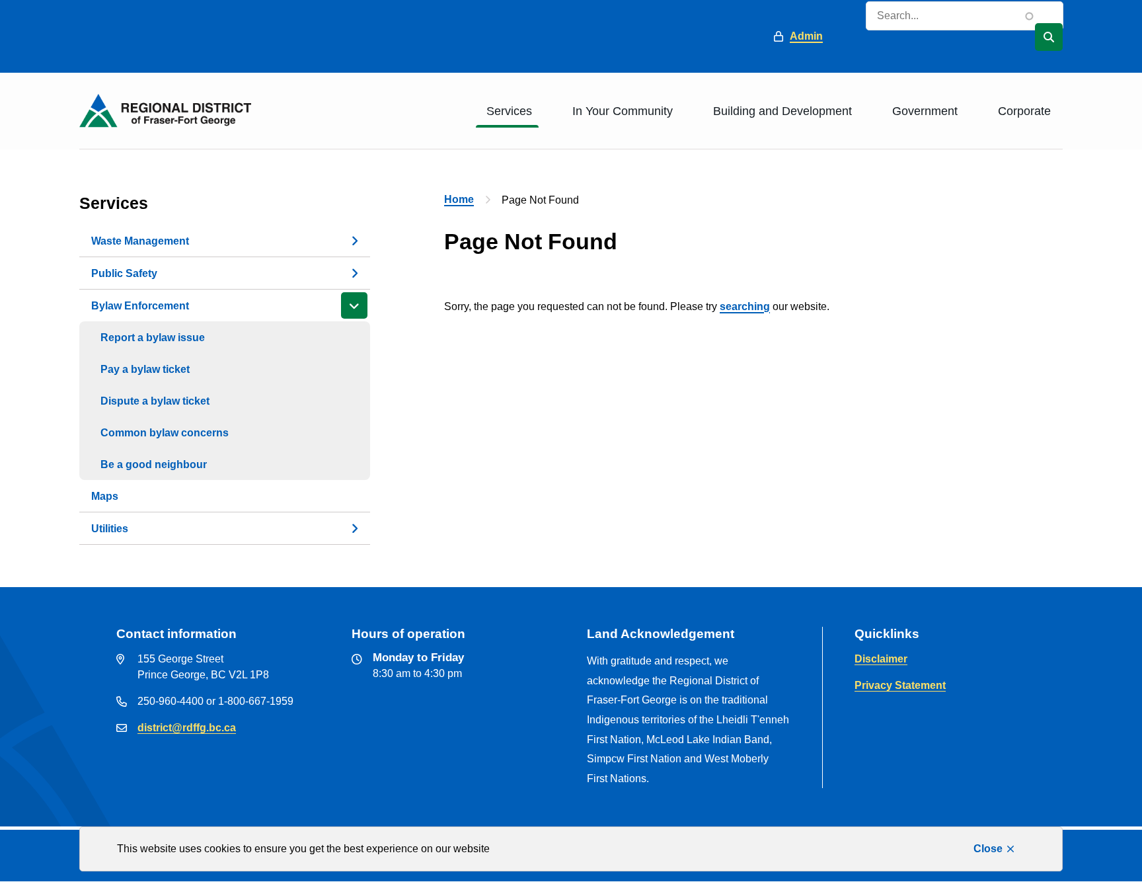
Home (459, 199)
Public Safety (124, 273)
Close (988, 848)
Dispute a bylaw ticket (154, 401)
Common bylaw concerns (164, 432)
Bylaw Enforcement (140, 305)
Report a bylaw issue (152, 337)
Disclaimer (881, 658)
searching (745, 306)
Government (925, 111)
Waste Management (140, 241)
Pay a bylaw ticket (145, 369)
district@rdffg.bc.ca (186, 727)
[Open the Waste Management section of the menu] (354, 240)
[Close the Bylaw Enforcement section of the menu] (354, 305)
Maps (104, 496)
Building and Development (782, 111)
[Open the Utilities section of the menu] (354, 528)
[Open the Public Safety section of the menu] (354, 273)
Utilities (109, 528)
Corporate (1024, 111)
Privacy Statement (900, 685)
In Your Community (622, 111)
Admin (806, 36)
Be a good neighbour (153, 464)
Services (509, 111)
